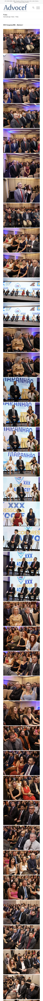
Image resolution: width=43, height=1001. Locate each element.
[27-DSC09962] (21, 688)
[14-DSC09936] (21, 365)
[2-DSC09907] (21, 66)
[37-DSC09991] (21, 937)
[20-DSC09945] (21, 514)
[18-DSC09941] (21, 464)
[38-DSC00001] (21, 962)
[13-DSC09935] (21, 340)
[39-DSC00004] (21, 987)
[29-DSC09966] (21, 738)
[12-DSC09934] (21, 315)
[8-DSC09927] (21, 215)
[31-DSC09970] (21, 788)
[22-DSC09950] (21, 564)
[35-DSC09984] (21, 887)
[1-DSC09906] (21, 41)
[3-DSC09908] (21, 91)
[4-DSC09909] (21, 116)
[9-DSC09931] (21, 240)
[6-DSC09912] (21, 165)
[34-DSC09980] (21, 862)
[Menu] (37, 8)
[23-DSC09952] (21, 589)
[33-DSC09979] (21, 838)
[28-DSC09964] (21, 713)
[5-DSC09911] (21, 141)
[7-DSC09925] (21, 190)
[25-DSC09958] (21, 638)
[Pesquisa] (32, 8)
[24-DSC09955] (21, 614)
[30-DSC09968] (21, 763)
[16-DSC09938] (21, 414)
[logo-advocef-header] (17, 8)
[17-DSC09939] (21, 439)
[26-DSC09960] (21, 663)
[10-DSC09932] (21, 265)
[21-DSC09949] (21, 539)
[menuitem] (32, 8)
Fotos (5, 15)
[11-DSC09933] (21, 290)
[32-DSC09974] (21, 813)
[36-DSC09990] (21, 912)
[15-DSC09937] (21, 389)
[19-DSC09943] (21, 489)
